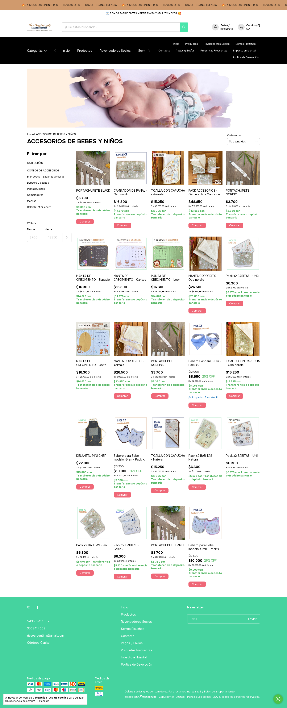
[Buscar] (184, 27)
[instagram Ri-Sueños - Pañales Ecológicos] (28, 607)
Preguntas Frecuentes (213, 50)
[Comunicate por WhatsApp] (278, 699)
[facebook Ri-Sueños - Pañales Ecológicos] (37, 607)
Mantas (31, 201)
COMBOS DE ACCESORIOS (43, 170)
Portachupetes (36, 189)
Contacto (164, 50)
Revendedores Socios (115, 51)
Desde (31, 229)
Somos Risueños (246, 44)
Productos (84, 51)
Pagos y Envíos (185, 50)
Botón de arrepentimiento (219, 691)
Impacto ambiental (244, 50)
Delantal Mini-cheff (39, 207)
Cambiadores (35, 195)
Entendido (43, 701)
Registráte (226, 28)
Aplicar (66, 237)
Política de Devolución (246, 57)
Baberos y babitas (38, 182)
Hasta (48, 229)
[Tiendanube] (141, 698)
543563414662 (38, 621)
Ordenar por (234, 135)
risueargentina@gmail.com (45, 635)
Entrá (224, 25)
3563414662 (36, 628)
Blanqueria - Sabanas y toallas (46, 176)
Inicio (66, 51)
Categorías (35, 51)
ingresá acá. (194, 691)
